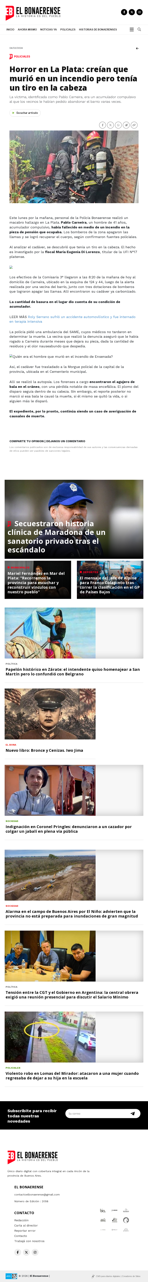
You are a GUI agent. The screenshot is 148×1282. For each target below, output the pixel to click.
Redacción (21, 1220)
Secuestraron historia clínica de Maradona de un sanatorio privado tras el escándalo (57, 536)
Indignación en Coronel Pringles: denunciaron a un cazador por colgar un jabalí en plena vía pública (69, 829)
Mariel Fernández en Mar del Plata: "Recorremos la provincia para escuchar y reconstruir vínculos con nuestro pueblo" (36, 582)
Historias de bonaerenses (98, 29)
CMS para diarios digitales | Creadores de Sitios (118, 1276)
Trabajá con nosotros (29, 1241)
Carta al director (26, 1225)
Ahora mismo (27, 29)
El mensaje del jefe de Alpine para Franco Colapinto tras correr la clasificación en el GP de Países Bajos (110, 584)
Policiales (68, 29)
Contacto (20, 1236)
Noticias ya (48, 29)
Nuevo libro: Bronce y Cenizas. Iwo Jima (44, 750)
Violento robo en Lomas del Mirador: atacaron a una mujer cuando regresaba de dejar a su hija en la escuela (72, 1076)
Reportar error (25, 1230)
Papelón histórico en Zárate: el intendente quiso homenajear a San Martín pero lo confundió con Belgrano (73, 672)
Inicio (10, 29)
